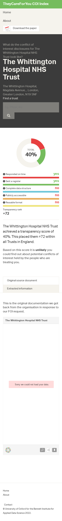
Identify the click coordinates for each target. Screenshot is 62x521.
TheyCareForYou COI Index (26, 4)
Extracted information (19, 288)
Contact (8, 504)
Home (7, 12)
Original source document (22, 280)
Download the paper (25, 28)
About (7, 21)
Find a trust (10, 99)
